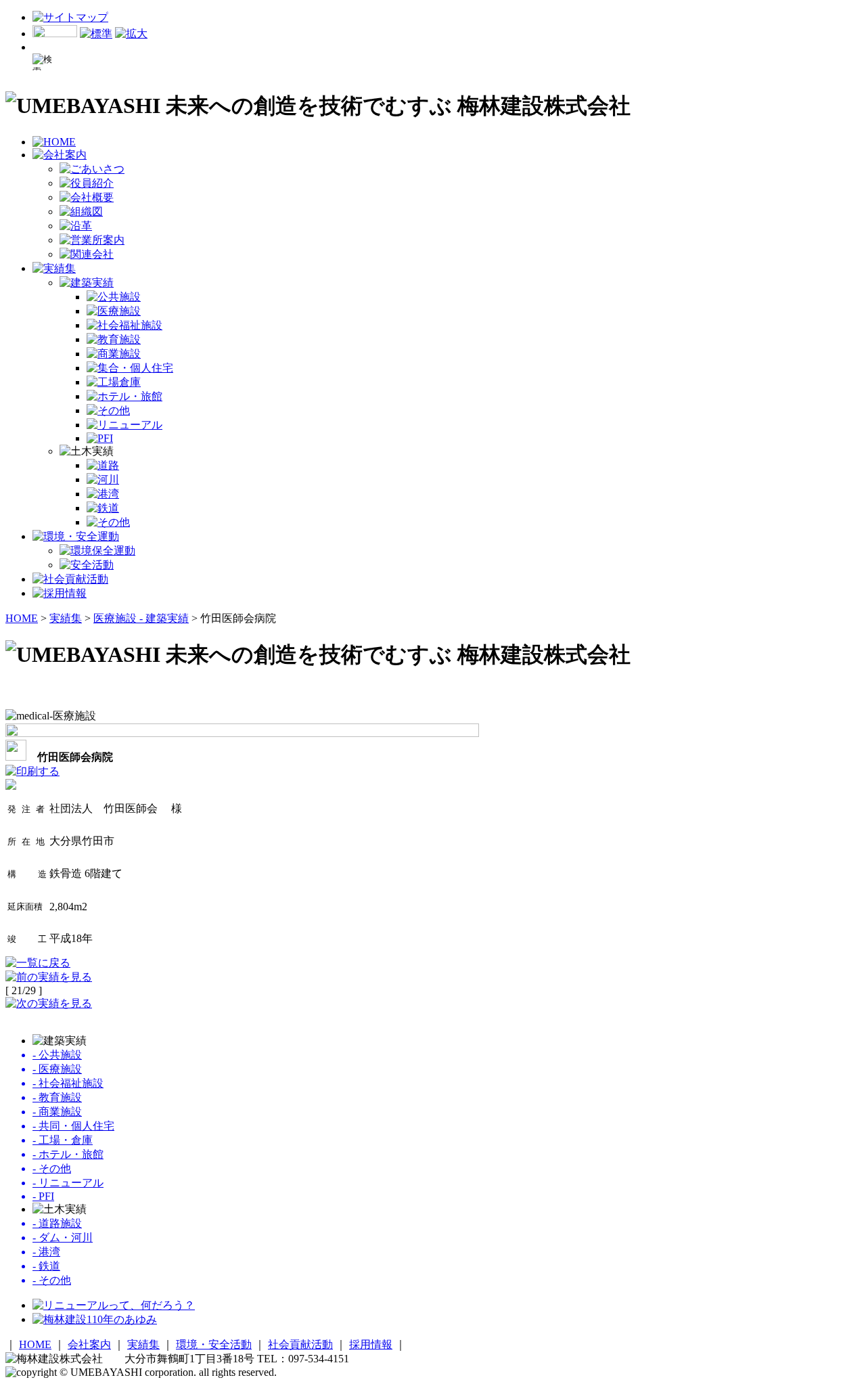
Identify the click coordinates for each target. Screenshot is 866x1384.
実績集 (65, 618)
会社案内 (89, 1344)
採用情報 (370, 1344)
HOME (21, 618)
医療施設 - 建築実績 (141, 618)
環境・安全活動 (214, 1344)
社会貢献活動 (300, 1344)
